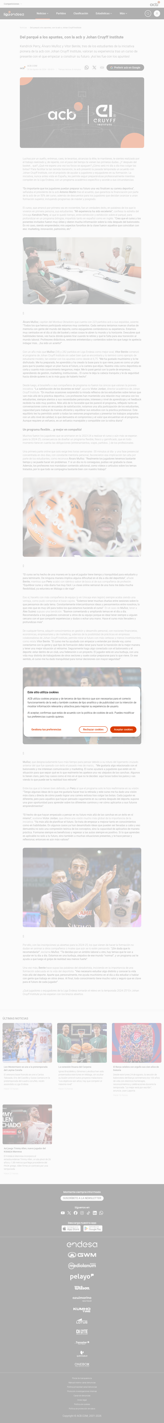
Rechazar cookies (93, 729)
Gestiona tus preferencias (46, 729)
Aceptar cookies (123, 729)
